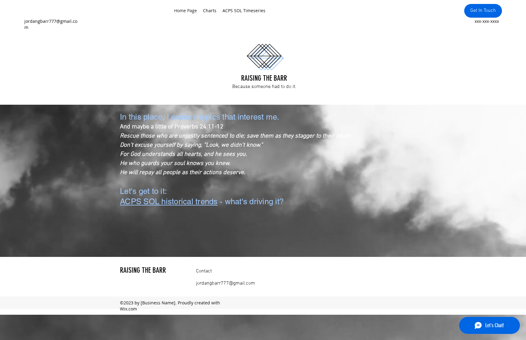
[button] (483, 11)
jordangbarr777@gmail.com (225, 283)
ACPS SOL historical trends (169, 201)
